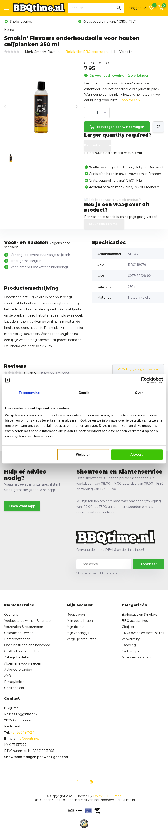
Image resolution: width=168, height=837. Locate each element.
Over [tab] (138, 392)
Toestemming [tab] (29, 392)
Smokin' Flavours (47, 52)
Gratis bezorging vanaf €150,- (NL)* (109, 22)
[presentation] (5, 107)
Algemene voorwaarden (22, 663)
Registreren (76, 615)
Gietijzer (128, 627)
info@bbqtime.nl (28, 739)
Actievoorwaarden (18, 670)
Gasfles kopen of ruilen (21, 651)
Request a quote (97, 145)
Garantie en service (18, 633)
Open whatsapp (22, 506)
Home (9, 30)
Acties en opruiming (137, 657)
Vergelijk (125, 52)
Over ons (11, 615)
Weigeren (83, 454)
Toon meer (129, 100)
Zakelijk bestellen (17, 657)
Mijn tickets (75, 627)
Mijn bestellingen (80, 621)
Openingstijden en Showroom (27, 645)
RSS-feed (114, 796)
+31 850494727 (22, 732)
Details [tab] (84, 392)
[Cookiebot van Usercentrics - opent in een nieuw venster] (144, 380)
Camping (129, 645)
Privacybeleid (14, 682)
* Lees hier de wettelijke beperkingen (99, 573)
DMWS (98, 796)
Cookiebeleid (14, 688)
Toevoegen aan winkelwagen (120, 127)
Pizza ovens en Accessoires (143, 633)
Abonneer (148, 564)
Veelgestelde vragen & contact (27, 621)
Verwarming (131, 639)
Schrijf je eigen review (140, 369)
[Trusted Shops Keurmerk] (84, 823)
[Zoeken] (118, 8)
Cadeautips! (131, 651)
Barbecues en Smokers (140, 615)
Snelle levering (20, 22)
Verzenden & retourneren (23, 627)
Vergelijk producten (81, 639)
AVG (7, 676)
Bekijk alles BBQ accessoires (87, 52)
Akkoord (137, 454)
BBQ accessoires (135, 621)
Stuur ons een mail (104, 224)
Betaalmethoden (17, 639)
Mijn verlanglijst (78, 633)
